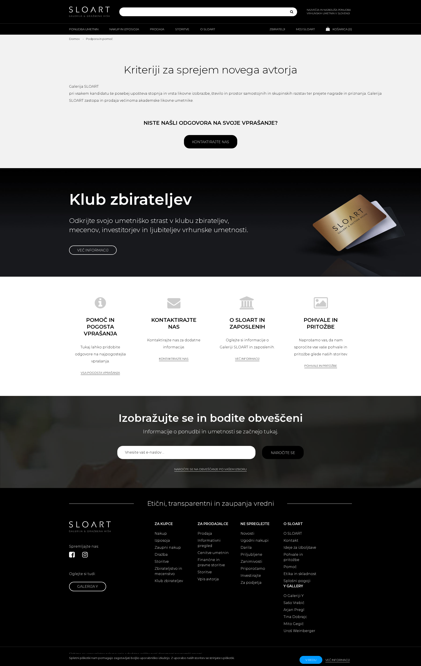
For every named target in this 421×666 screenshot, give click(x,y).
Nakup (161, 533)
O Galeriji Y (294, 596)
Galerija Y (87, 586)
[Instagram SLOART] (85, 554)
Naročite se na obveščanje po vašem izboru (210, 469)
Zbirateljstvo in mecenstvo (168, 571)
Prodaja (157, 29)
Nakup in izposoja (124, 29)
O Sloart (207, 29)
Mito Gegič (294, 624)
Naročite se (283, 453)
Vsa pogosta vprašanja (100, 372)
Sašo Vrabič (294, 603)
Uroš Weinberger (299, 631)
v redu (310, 660)
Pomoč (290, 567)
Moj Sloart (305, 29)
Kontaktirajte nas (210, 142)
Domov (74, 39)
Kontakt (291, 540)
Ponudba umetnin (83, 29)
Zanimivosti (251, 561)
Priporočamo (253, 568)
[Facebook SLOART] (72, 554)
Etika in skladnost (300, 574)
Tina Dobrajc (295, 617)
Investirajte (251, 575)
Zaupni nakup (168, 547)
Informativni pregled (209, 543)
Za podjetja (251, 583)
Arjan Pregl (294, 610)
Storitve (182, 29)
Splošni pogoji (297, 581)
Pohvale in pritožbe (320, 365)
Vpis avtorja (208, 579)
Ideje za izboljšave (300, 547)
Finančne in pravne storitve (211, 562)
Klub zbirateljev (169, 581)
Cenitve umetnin (213, 553)
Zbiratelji (277, 29)
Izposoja (162, 540)
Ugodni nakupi (255, 540)
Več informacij (93, 250)
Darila (246, 547)
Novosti (247, 533)
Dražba (161, 554)
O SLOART (293, 533)
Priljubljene (251, 554)
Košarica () (342, 29)
